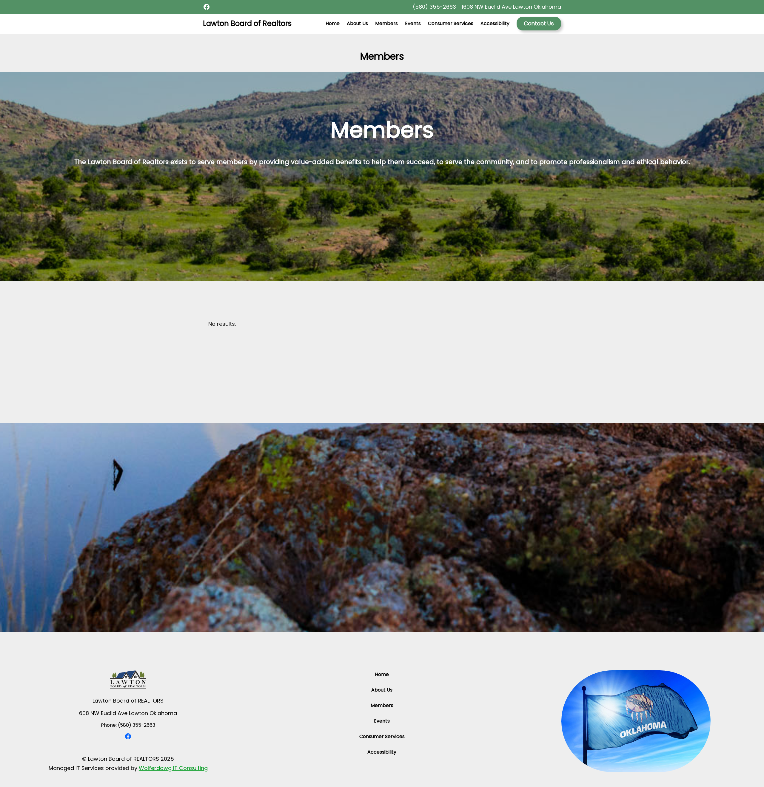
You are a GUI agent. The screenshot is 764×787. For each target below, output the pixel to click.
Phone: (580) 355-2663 (128, 725)
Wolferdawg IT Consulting (173, 768)
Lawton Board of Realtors (247, 23)
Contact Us (539, 23)
